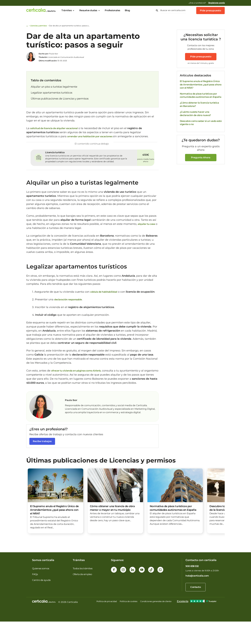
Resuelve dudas (88, 10)
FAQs (35, 574)
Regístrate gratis (216, 2)
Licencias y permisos (38, 26)
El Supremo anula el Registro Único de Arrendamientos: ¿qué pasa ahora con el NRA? (201, 84)
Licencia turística (54, 152)
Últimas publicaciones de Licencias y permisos (60, 98)
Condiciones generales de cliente (155, 601)
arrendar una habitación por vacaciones (89, 136)
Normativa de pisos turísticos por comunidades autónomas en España (200, 95)
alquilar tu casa (146, 224)
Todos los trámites (83, 568)
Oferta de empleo (82, 574)
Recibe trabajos (42, 441)
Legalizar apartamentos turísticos (51, 92)
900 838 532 (192, 566)
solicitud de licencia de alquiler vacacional (54, 128)
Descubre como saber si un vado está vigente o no (201, 123)
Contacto (195, 587)
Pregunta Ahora (200, 157)
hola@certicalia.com (197, 575)
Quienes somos (40, 568)
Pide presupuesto (210, 10)
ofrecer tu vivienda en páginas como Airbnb (76, 370)
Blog (127, 10)
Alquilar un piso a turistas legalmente (54, 86)
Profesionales (112, 10)
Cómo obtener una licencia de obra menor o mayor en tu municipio (112, 508)
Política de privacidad (106, 601)
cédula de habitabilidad (103, 291)
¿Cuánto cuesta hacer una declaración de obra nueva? (195, 113)
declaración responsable (68, 299)
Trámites (66, 10)
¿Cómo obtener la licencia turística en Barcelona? (199, 104)
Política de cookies (128, 601)
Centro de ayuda (41, 580)
